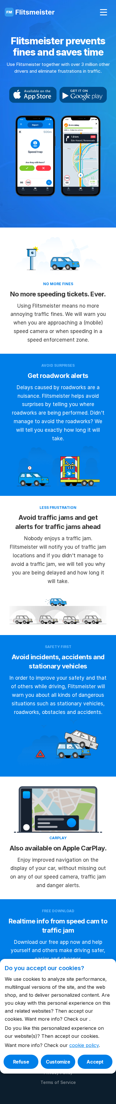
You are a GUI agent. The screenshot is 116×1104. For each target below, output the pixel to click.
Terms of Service (58, 1082)
